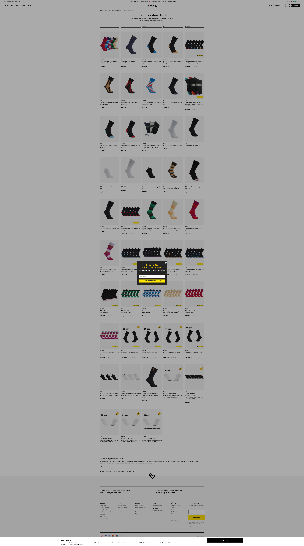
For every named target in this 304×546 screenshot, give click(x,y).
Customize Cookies (72, 544)
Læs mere (63, 544)
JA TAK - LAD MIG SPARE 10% (152, 281)
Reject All (80, 544)
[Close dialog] (165, 262)
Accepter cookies (225, 540)
